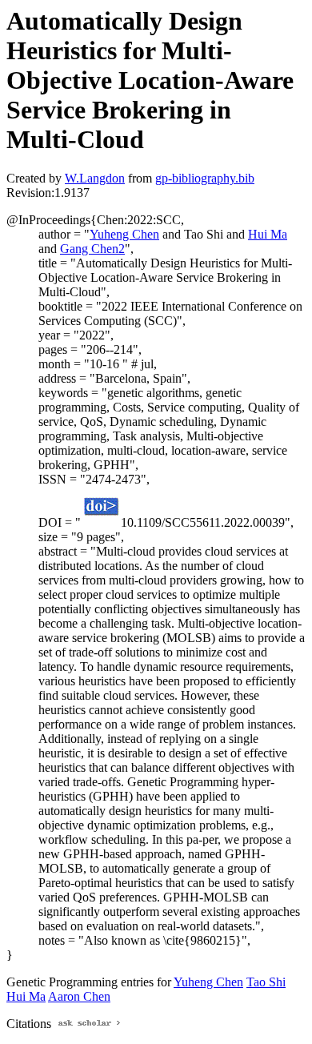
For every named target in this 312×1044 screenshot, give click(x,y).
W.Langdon (95, 178)
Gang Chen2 (92, 248)
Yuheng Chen (124, 234)
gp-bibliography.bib (204, 178)
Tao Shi (266, 982)
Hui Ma (267, 234)
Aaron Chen (79, 996)
